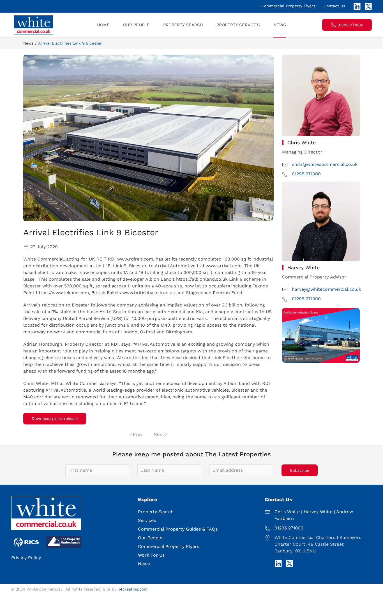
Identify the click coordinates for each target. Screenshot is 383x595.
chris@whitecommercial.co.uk (324, 164)
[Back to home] (34, 25)
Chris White (287, 511)
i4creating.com (133, 589)
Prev (137, 434)
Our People (136, 24)
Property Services (238, 24)
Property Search (183, 24)
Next (159, 434)
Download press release (55, 418)
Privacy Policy (26, 557)
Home (103, 24)
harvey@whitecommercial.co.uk (326, 289)
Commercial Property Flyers (288, 6)
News (279, 24)
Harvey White (318, 511)
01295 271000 (350, 25)
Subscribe (299, 470)
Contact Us (334, 6)
